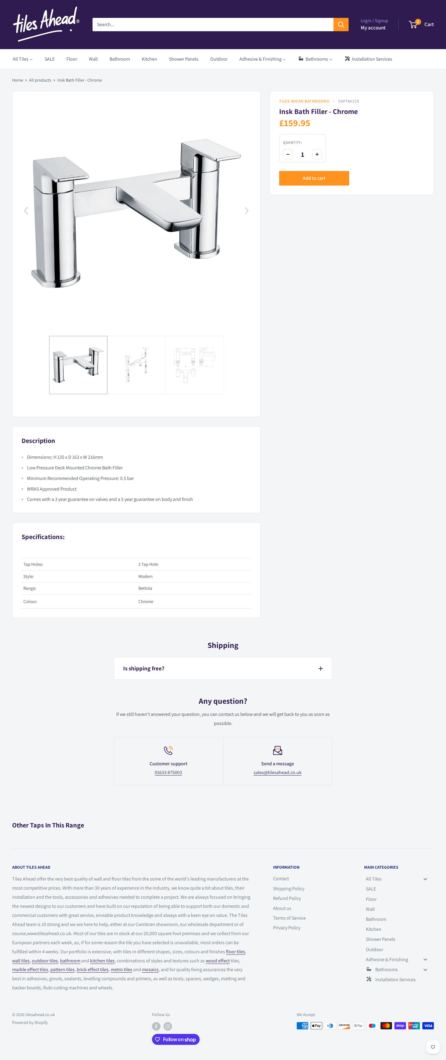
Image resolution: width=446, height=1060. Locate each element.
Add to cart (314, 178)
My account (373, 27)
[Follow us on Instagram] (168, 1026)
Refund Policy (287, 898)
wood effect (218, 961)
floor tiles (235, 951)
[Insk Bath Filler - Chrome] (78, 365)
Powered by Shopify (30, 1022)
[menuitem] (22, 59)
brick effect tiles (93, 969)
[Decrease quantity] (288, 154)
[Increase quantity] (317, 154)
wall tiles (21, 961)
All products (40, 80)
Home (17, 80)
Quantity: (292, 142)
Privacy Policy (286, 927)
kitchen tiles (102, 961)
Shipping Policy (288, 888)
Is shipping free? (143, 668)
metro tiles (121, 969)
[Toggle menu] (425, 879)
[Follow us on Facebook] (156, 1026)
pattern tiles (62, 969)
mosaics (150, 969)
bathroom (70, 961)
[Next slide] (247, 211)
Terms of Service (289, 918)
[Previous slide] (26, 211)
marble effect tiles (30, 969)
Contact (281, 878)
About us (282, 908)
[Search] (341, 24)
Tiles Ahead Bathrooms (304, 101)
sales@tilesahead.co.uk (278, 772)
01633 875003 (168, 772)
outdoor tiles (45, 961)
